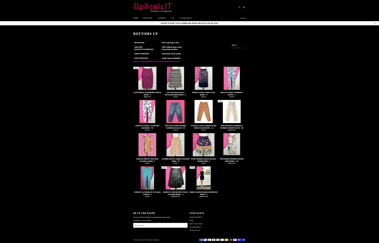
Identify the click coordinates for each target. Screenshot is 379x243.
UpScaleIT (141, 240)
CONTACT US (195, 230)
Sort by (234, 45)
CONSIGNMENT (196, 217)
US (173, 18)
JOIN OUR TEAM (196, 224)
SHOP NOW (148, 18)
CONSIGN (162, 18)
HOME (135, 18)
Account (243, 18)
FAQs (191, 220)
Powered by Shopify (152, 240)
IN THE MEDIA (186, 18)
